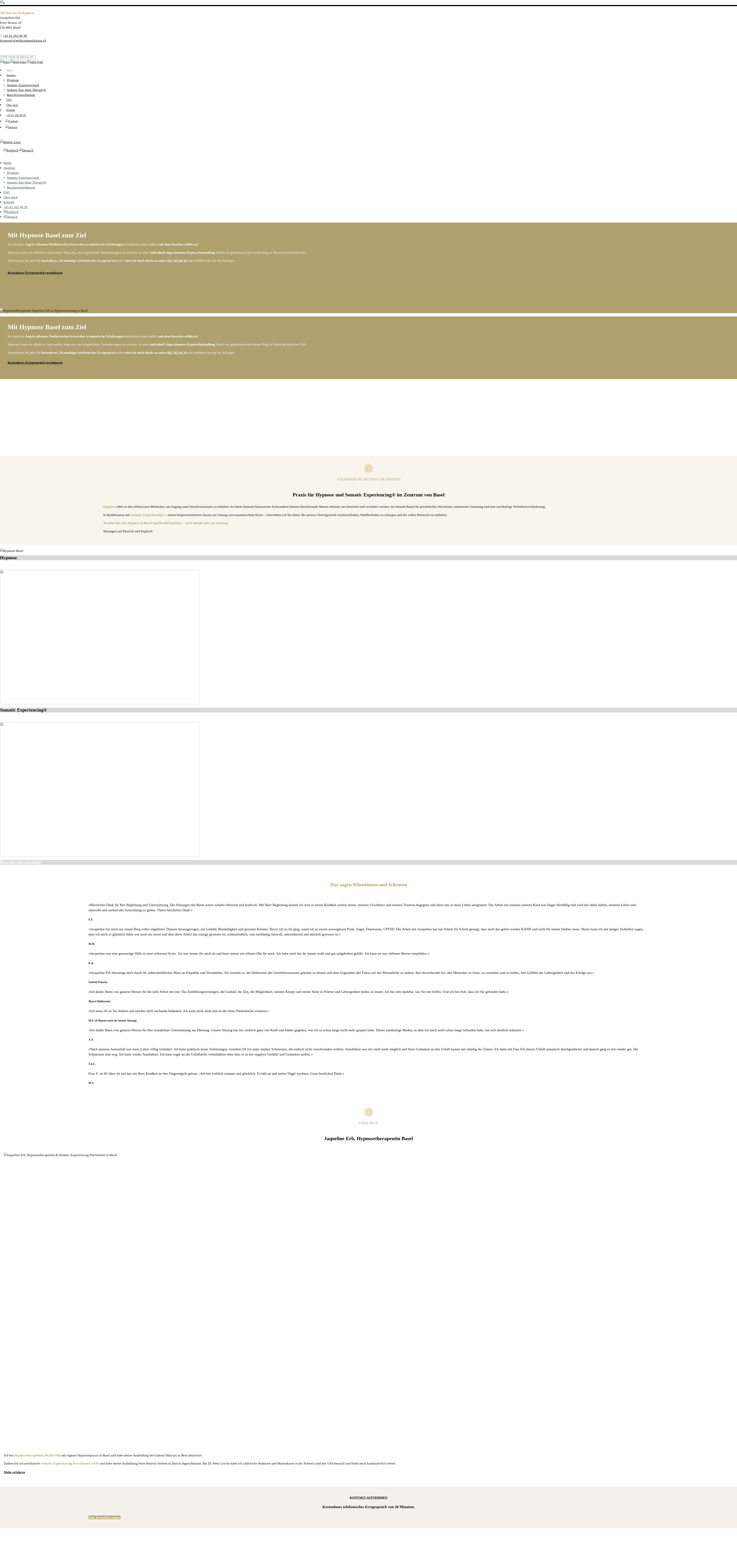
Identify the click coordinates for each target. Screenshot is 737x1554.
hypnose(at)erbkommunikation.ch (23, 40)
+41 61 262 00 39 (15, 36)
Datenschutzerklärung (35, 1548)
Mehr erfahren (14, 1472)
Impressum (10, 1548)
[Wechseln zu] (11, 121)
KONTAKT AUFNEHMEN (368, 1497)
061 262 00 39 (177, 261)
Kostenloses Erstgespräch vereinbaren (35, 273)
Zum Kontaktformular (104, 1517)
